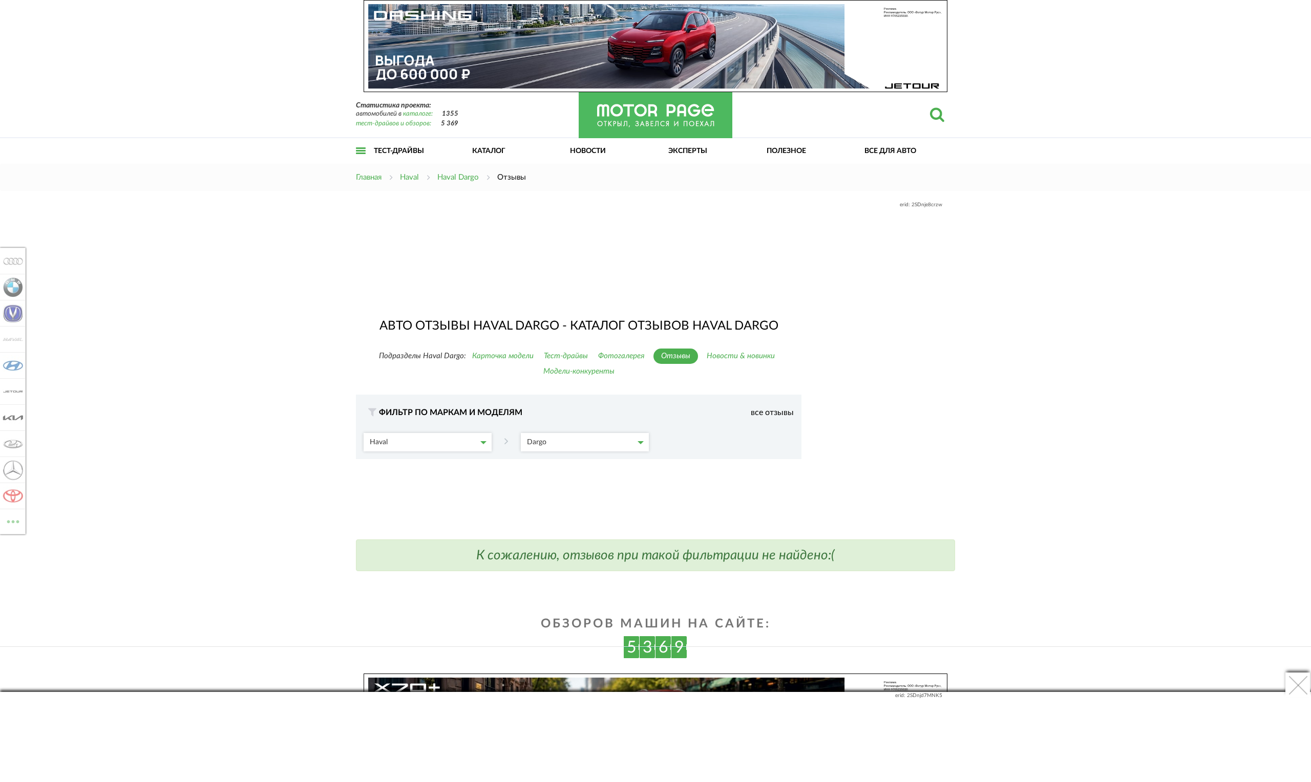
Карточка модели (503, 356)
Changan (10, 313)
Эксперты (687, 151)
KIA (10, 417)
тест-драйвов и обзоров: (393, 123)
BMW (10, 287)
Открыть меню (361, 162)
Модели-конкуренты (579, 371)
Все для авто (890, 151)
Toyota (10, 496)
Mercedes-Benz (10, 470)
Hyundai (10, 365)
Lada (10, 444)
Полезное (786, 151)
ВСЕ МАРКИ (13, 518)
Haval (379, 442)
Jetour (10, 391)
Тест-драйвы (399, 151)
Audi (10, 261)
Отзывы (675, 356)
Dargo (536, 442)
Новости (588, 151)
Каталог (488, 151)
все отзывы (772, 412)
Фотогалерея (621, 356)
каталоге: (418, 114)
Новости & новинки (741, 356)
